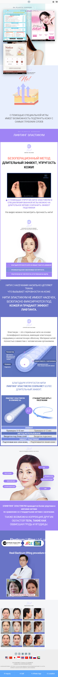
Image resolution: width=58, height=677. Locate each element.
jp (14, 658)
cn (10, 658)
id (18, 658)
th (22, 658)
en (6, 658)
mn (30, 658)
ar (38, 658)
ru (34, 658)
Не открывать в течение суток (11, 41)
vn (26, 658)
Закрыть (24, 41)
